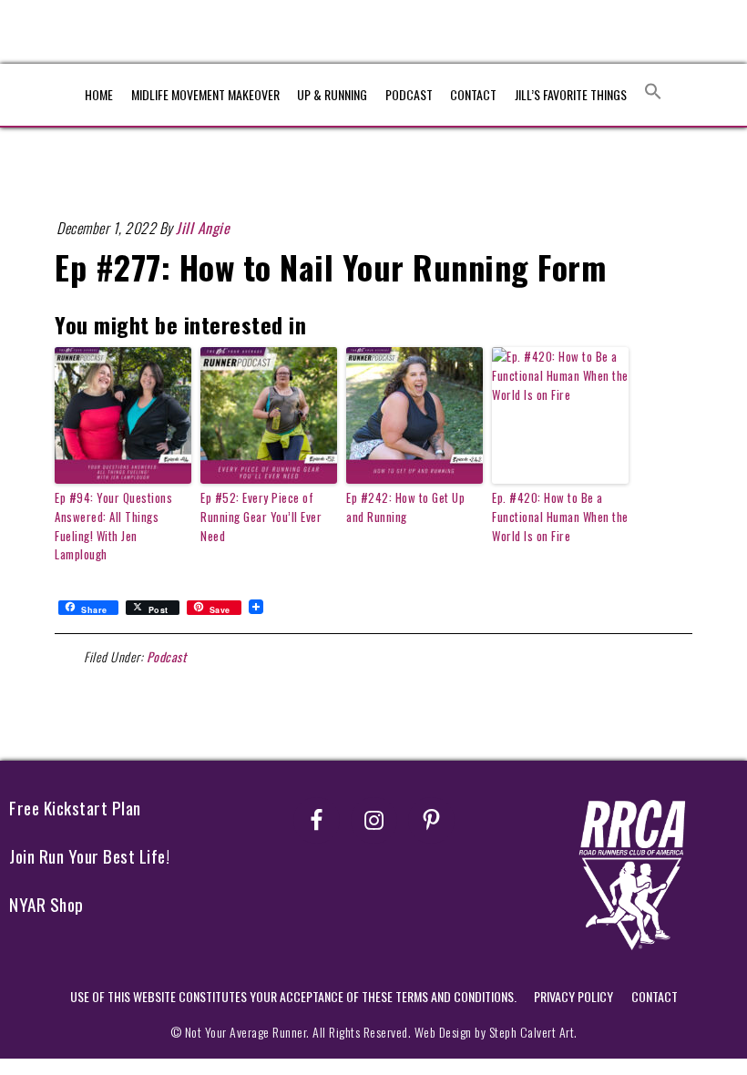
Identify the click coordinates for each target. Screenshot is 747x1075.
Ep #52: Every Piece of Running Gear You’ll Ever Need (261, 516)
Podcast (167, 656)
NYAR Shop (46, 904)
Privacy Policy (573, 996)
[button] (653, 91)
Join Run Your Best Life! (89, 856)
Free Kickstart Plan (75, 807)
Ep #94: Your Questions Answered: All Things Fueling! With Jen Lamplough (113, 525)
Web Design (443, 1031)
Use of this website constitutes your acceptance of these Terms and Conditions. (293, 996)
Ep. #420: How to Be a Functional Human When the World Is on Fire (560, 516)
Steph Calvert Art (532, 1031)
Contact (654, 996)
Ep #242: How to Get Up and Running (405, 507)
